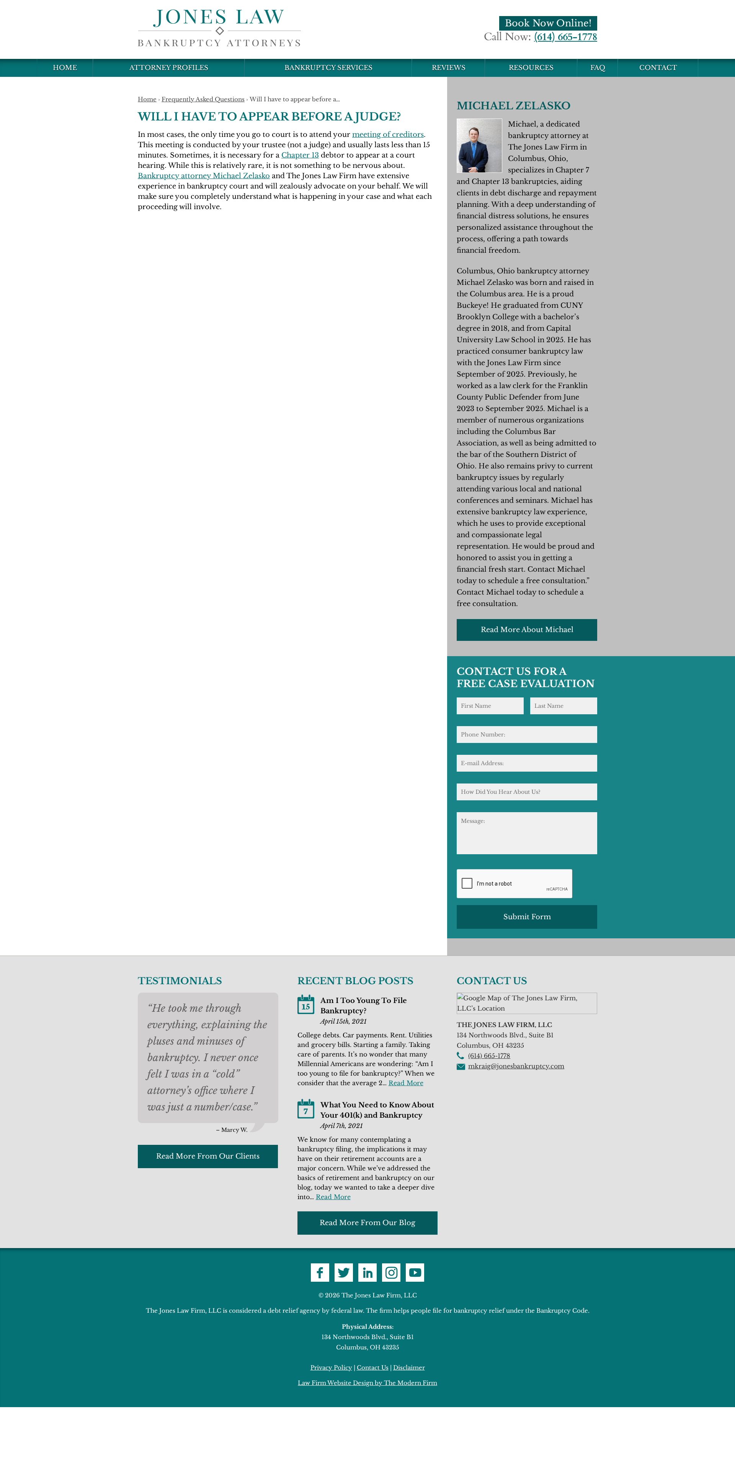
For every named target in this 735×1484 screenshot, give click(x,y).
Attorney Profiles (168, 68)
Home (65, 68)
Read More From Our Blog (367, 1223)
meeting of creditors (388, 134)
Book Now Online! (548, 23)
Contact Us (373, 1367)
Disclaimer (409, 1367)
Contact (658, 68)
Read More (406, 1083)
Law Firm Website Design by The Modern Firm (367, 1382)
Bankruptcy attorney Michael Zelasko (204, 176)
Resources (531, 68)
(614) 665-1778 (565, 37)
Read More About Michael (527, 630)
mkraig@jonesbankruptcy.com (516, 1066)
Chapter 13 (300, 155)
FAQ (597, 68)
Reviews (449, 68)
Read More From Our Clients (208, 1156)
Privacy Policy (331, 1367)
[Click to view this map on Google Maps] (527, 1008)
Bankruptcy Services (328, 68)
